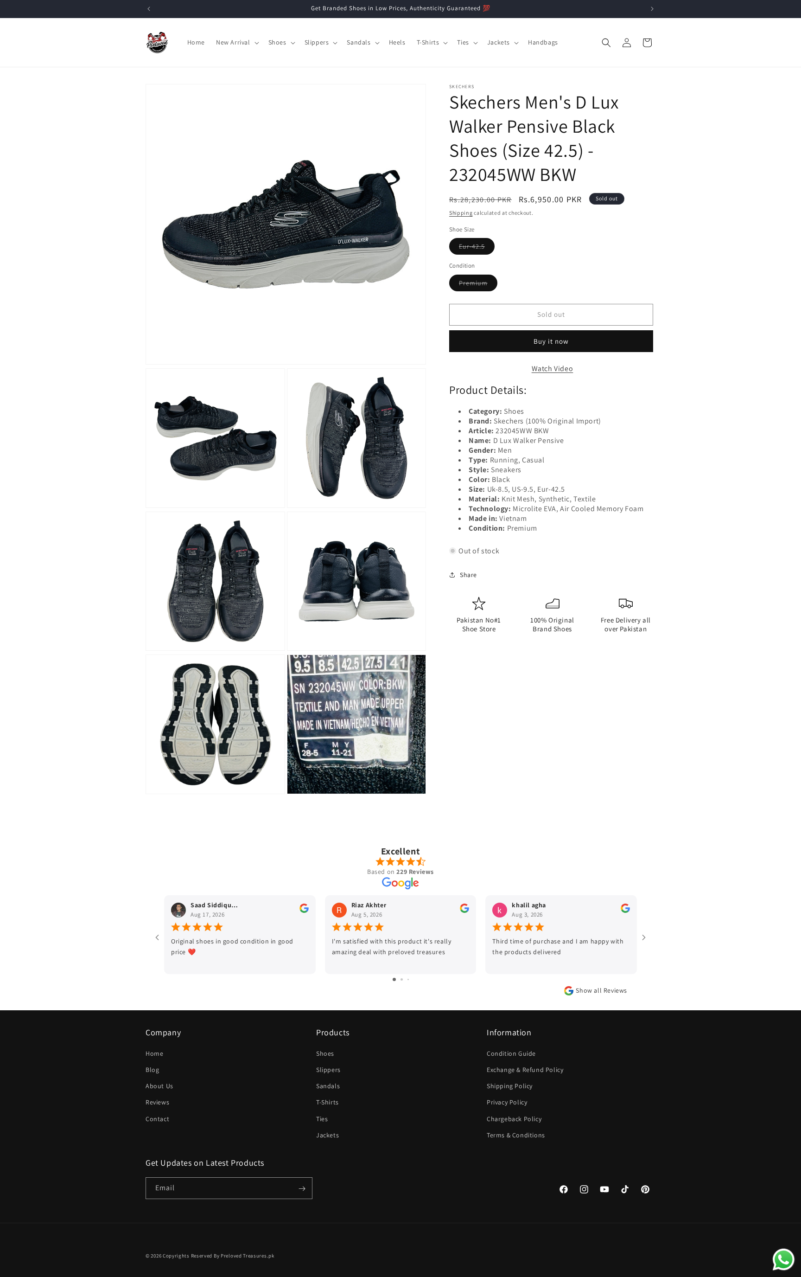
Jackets (327, 1135)
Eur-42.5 (477, 248)
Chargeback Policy (514, 1119)
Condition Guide (511, 1053)
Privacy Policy (507, 1102)
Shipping (461, 212)
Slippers (328, 1069)
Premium (478, 284)
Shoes (325, 1053)
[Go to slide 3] (408, 979)
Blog (152, 1069)
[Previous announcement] (149, 9)
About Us (159, 1086)
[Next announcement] (652, 9)
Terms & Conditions (516, 1135)
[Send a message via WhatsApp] (783, 1259)
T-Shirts (327, 1102)
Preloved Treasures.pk (247, 1255)
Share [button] (468, 575)
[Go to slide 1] (394, 979)
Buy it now (551, 341)
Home (154, 1053)
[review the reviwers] (304, 910)
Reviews (157, 1102)
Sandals (328, 1086)
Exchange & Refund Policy (525, 1069)
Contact (157, 1119)
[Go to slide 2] (401, 979)
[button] (236, 42)
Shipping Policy (510, 1086)
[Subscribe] (302, 1189)
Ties (322, 1119)
